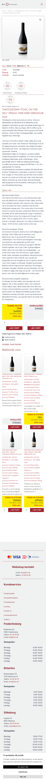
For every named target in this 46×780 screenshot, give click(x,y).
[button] (40, 20)
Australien (5, 344)
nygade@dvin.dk (14, 726)
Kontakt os (8, 611)
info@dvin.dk (25, 573)
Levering (7, 607)
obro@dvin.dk (13, 682)
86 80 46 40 (14, 723)
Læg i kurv (14, 328)
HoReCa (7, 620)
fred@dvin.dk (13, 637)
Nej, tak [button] (23, 777)
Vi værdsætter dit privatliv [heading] (13, 755)
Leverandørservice (10, 615)
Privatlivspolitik (9, 594)
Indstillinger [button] (23, 772)
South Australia (15, 344)
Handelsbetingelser (11, 598)
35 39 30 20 (14, 679)
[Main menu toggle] (42, 4)
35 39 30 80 (14, 635)
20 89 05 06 (26, 575)
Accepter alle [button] (23, 767)
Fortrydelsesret (9, 602)
